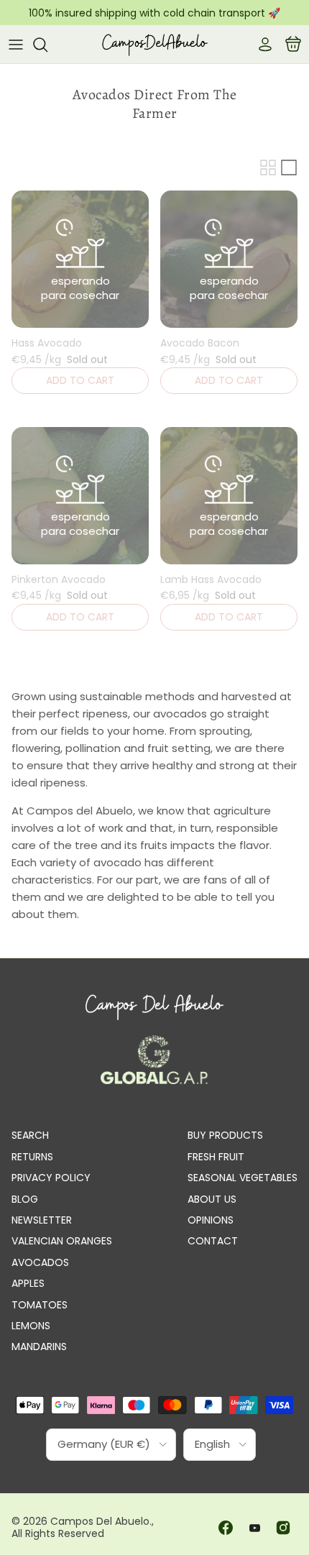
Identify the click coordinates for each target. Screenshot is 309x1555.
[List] (289, 167)
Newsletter (41, 1220)
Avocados (40, 1262)
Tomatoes (39, 1305)
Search (30, 1135)
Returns (32, 1157)
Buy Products (225, 1135)
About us (212, 1199)
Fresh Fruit (216, 1157)
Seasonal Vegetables (243, 1177)
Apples (28, 1283)
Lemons (30, 1325)
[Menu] (16, 44)
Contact (213, 1241)
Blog (24, 1199)
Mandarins (39, 1346)
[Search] (47, 44)
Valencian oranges (61, 1241)
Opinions (211, 1220)
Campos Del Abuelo (99, 1521)
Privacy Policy (51, 1177)
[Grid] (268, 167)
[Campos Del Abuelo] (154, 44)
